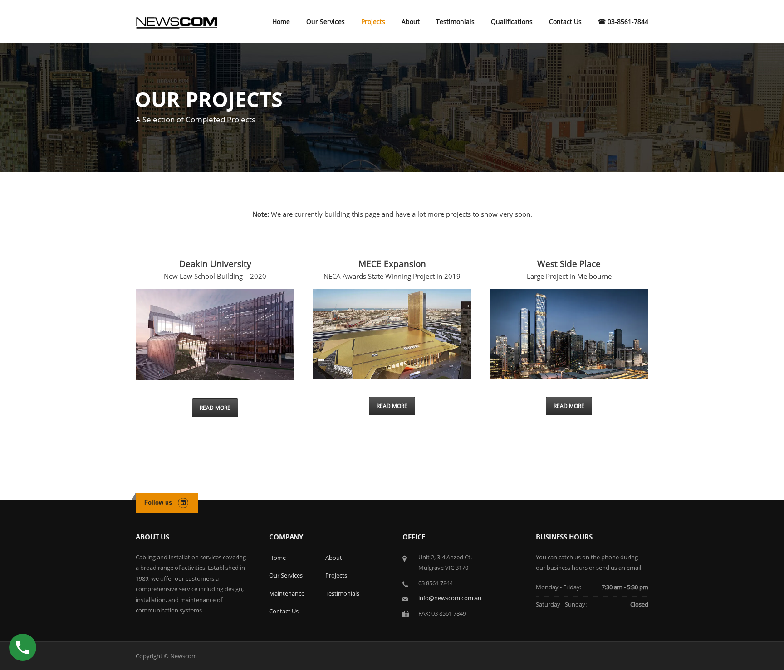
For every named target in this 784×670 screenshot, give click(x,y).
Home (281, 21)
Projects (373, 21)
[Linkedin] (183, 502)
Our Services (325, 21)
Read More (215, 408)
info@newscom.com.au (449, 598)
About (411, 21)
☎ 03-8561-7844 (623, 21)
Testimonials (455, 21)
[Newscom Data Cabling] (177, 21)
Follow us (158, 502)
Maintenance (286, 593)
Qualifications (512, 21)
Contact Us (565, 21)
